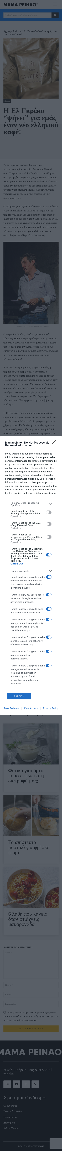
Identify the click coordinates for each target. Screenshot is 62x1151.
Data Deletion (11, 708)
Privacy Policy (50, 708)
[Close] (55, 443)
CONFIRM (19, 696)
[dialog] (31, 575)
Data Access (31, 708)
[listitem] (31, 504)
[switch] (48, 512)
